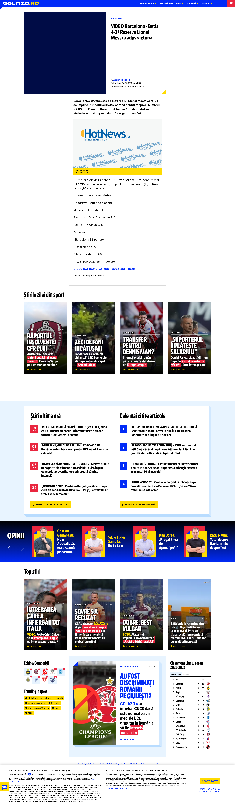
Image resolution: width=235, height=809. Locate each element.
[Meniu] (231, 3)
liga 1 (57, 708)
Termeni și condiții (85, 763)
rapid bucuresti (55, 698)
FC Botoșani (181, 738)
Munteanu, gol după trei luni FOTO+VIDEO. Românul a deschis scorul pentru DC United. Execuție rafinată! (71, 449)
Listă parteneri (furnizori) (117, 788)
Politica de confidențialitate (112, 763)
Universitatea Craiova (38, 708)
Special (206, 3)
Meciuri (186, 674)
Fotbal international (170, 3)
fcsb (30, 713)
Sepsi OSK (180, 726)
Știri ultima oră (45, 416)
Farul (178, 713)
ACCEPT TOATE (210, 781)
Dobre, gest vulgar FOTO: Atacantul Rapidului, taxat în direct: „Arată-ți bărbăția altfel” (141, 614)
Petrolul (179, 709)
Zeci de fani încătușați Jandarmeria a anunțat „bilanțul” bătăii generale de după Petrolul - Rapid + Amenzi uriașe (93, 338)
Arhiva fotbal (117, 19)
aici (39, 795)
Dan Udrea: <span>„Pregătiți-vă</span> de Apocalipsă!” (158, 541)
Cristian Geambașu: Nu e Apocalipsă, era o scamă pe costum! (57, 541)
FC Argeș (180, 696)
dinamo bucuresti (36, 703)
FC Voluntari (181, 730)
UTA (178, 742)
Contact (154, 763)
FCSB (178, 688)
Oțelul (178, 721)
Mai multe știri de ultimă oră (52, 504)
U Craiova (180, 717)
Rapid (178, 692)
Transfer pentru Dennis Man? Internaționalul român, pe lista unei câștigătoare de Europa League (141, 338)
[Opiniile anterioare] (9, 548)
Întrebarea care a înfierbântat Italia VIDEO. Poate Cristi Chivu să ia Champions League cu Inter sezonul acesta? (45, 614)
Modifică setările (138, 763)
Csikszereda (181, 747)
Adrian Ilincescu (121, 80)
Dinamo (179, 683)
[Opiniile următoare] (22, 548)
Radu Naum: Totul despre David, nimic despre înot (209, 541)
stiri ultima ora (35, 698)
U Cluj (178, 704)
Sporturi (191, 3)
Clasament (176, 674)
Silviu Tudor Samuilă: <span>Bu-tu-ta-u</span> (107, 541)
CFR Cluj (55, 703)
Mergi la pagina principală (140, 504)
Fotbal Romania (146, 3)
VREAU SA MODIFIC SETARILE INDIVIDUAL (210, 790)
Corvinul (180, 700)
